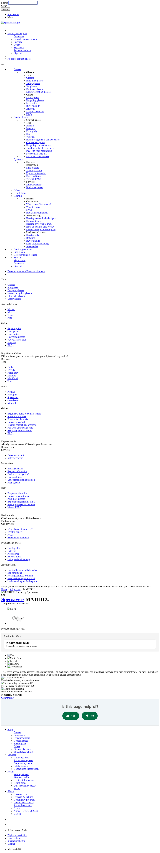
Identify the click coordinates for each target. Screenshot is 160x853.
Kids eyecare (32, 167)
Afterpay (30, 108)
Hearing (18, 195)
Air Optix (12, 394)
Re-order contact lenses (25, 39)
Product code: (8, 628)
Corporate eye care (23, 763)
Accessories (32, 246)
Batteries (30, 238)
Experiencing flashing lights (21, 501)
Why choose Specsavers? (38, 204)
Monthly (30, 128)
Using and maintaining (37, 243)
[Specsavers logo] (10, 22)
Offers (17, 190)
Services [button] (12, 754)
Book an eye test (34, 187)
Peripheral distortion (17, 493)
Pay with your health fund (39, 151)
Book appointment (23, 249)
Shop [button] (10, 729)
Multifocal (13, 378)
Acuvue (11, 391)
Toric (10, 381)
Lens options (32, 97)
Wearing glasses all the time (21, 504)
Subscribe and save (17, 416)
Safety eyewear (33, 184)
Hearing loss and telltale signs (40, 218)
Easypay (18, 42)
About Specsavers (23, 805)
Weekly (30, 125)
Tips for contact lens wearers (40, 148)
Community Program (24, 799)
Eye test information (36, 173)
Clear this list (7, 697)
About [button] (11, 791)
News (17, 808)
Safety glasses (33, 83)
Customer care (21, 794)
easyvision (13, 400)
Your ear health (21, 777)
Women (11, 309)
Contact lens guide (35, 142)
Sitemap (11, 843)
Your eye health (34, 170)
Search (4, 2)
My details (19, 47)
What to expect (33, 207)
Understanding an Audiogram (40, 229)
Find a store (13, 14)
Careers (17, 813)
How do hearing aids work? (40, 226)
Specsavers (13, 397)
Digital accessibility (17, 835)
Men (10, 312)
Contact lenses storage (18, 496)
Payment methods (22, 50)
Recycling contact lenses (38, 145)
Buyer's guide (33, 106)
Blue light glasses (34, 80)
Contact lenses (21, 117)
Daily (29, 134)
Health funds (20, 193)
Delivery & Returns (23, 797)
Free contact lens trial (36, 153)
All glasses (15, 589)
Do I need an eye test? (18, 474)
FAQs (29, 114)
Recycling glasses (35, 100)
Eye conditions (33, 176)
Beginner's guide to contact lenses (43, 139)
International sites (16, 841)
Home (4, 589)
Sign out (18, 53)
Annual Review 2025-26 (26, 811)
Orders (17, 44)
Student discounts (22, 749)
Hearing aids (32, 235)
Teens (10, 315)
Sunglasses (31, 86)
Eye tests (18, 159)
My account (19, 260)
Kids (10, 317)
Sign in (23, 33)
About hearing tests (23, 760)
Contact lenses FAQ (24, 802)
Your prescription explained (21, 479)
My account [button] (14, 33)
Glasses (17, 69)
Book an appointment (37, 212)
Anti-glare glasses (16, 499)
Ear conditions (33, 221)
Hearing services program (39, 224)
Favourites (19, 36)
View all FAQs (33, 179)
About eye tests (21, 757)
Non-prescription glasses (38, 92)
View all (30, 136)
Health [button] (11, 771)
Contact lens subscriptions (26, 768)
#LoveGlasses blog (35, 111)
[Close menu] (2, 64)
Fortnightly (31, 131)
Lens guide (31, 103)
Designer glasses (34, 89)
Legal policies (14, 838)
